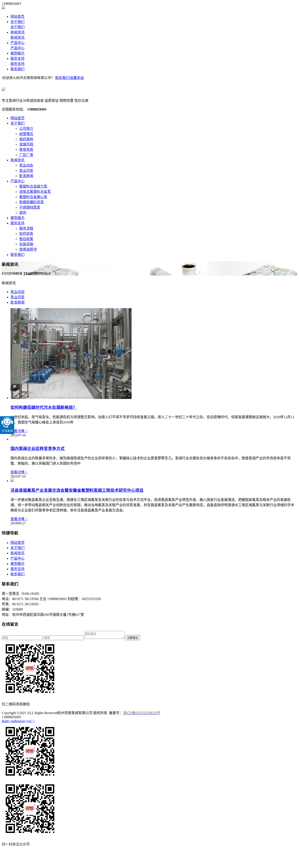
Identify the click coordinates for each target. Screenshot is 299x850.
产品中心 (18, 43)
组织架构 (26, 139)
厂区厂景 (26, 155)
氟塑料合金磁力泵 (33, 186)
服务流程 (26, 228)
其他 (22, 212)
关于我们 (18, 22)
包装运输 (26, 244)
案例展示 (18, 53)
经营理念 (26, 134)
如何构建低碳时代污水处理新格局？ (44, 407)
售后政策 (26, 239)
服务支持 (18, 58)
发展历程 (26, 144)
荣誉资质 (26, 149)
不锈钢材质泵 (29, 207)
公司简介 (26, 128)
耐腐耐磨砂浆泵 (31, 202)
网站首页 (18, 16)
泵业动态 (26, 165)
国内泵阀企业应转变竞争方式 (38, 448)
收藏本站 (77, 78)
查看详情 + (19, 431)
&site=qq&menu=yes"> (18, 721)
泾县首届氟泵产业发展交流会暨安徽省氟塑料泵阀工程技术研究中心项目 (77, 490)
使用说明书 (28, 249)
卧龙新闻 (26, 176)
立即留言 (132, 637)
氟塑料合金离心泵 (33, 197)
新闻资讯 (18, 32)
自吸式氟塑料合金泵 (35, 191)
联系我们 (18, 69)
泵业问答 (26, 170)
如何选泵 (26, 233)
